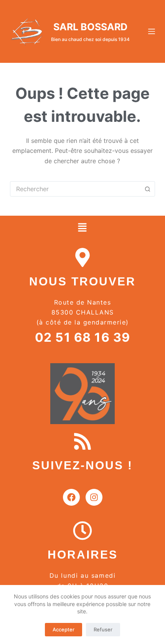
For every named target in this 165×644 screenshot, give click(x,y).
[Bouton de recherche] (147, 189)
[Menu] (151, 31)
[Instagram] (94, 497)
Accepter (63, 629)
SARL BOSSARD (90, 27)
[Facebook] (71, 497)
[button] (82, 228)
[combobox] (75, 189)
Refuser (103, 629)
